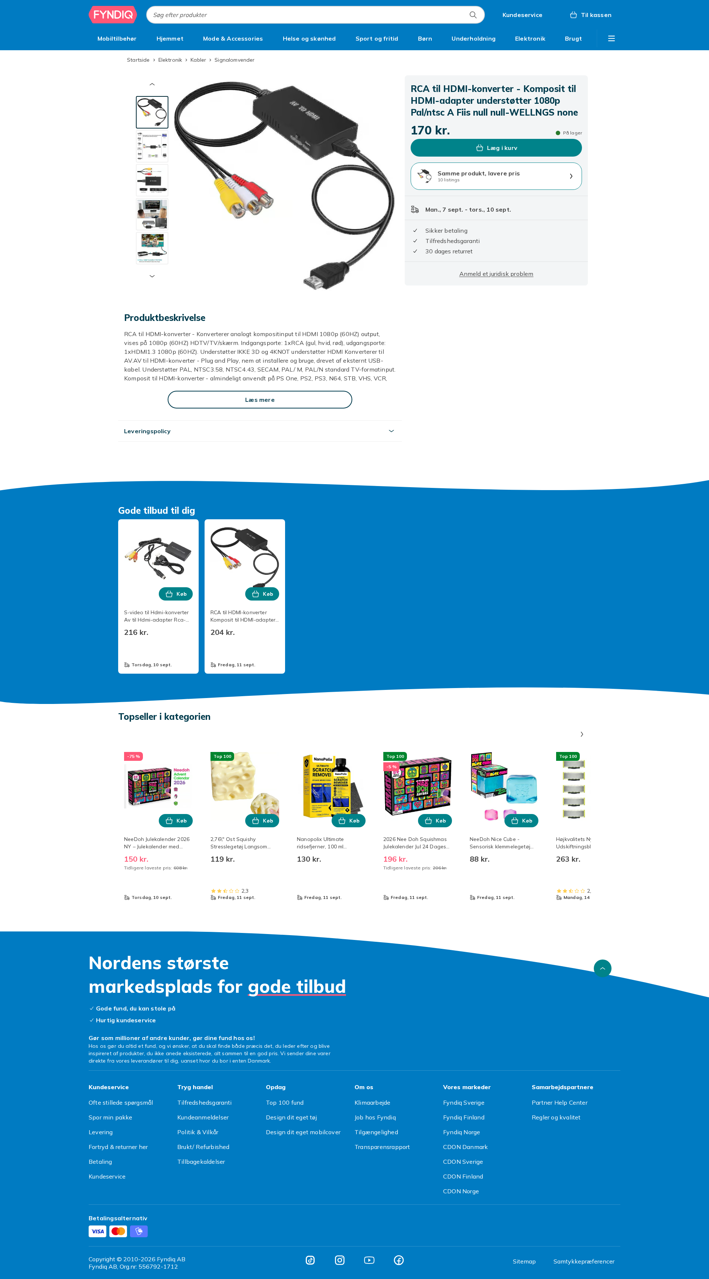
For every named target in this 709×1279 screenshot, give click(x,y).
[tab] (152, 112)
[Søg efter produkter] (473, 15)
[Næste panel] (582, 734)
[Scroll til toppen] (603, 968)
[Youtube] (369, 1260)
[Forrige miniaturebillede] (152, 84)
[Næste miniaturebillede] (152, 276)
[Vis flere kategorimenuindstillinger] (611, 38)
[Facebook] (399, 1260)
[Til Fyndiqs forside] (113, 15)
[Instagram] (340, 1260)
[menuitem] (117, 38)
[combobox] (315, 15)
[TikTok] (310, 1260)
